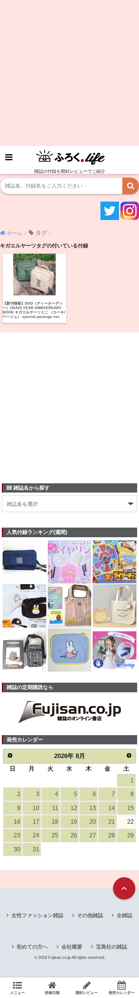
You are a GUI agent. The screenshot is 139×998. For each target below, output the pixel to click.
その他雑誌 (90, 915)
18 (55, 822)
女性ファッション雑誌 (37, 915)
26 (73, 835)
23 (17, 835)
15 (130, 808)
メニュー (17, 993)
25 (55, 835)
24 (36, 835)
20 (92, 822)
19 (73, 822)
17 (36, 822)
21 (111, 822)
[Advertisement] (69, 73)
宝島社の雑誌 (111, 947)
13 (92, 808)
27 (92, 835)
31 (36, 849)
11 (55, 808)
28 (111, 835)
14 (111, 808)
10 (36, 808)
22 (130, 822)
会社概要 (72, 947)
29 (130, 835)
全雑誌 (124, 915)
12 (73, 808)
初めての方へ (32, 947)
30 (17, 849)
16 (17, 822)
